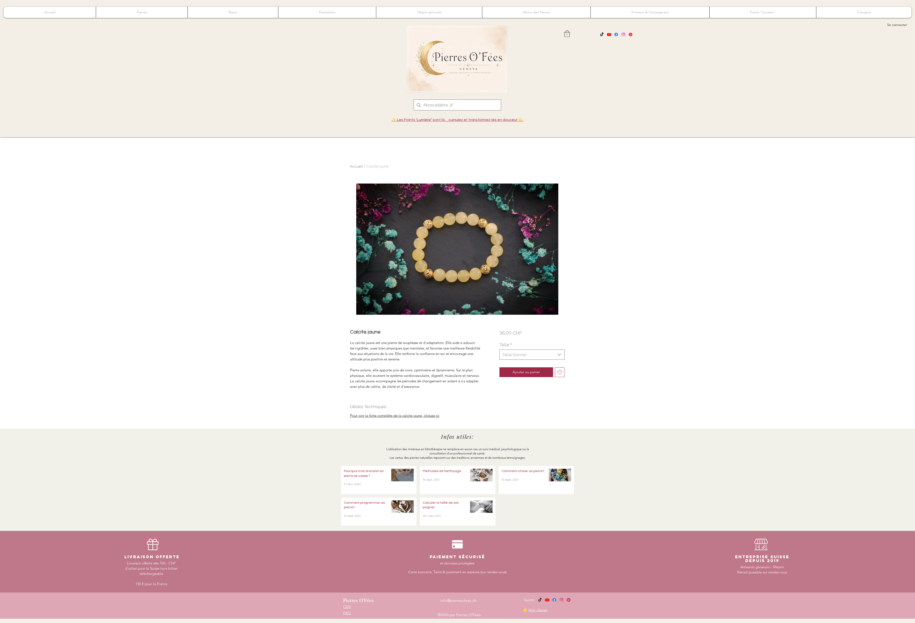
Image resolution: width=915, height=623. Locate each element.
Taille (505, 344)
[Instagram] (623, 34)
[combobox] (531, 354)
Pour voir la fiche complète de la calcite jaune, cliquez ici (394, 415)
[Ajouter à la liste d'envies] (560, 372)
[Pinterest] (630, 34)
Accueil (356, 166)
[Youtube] (609, 34)
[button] (567, 33)
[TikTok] (602, 34)
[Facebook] (616, 34)
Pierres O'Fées (358, 600)
